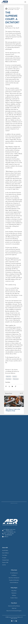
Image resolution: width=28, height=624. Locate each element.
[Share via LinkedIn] (12, 386)
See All (21, 393)
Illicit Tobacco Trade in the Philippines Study (13, 409)
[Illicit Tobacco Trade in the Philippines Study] (14, 401)
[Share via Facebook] (6, 386)
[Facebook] (12, 621)
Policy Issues (15, 379)
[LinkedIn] (16, 621)
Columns (14, 376)
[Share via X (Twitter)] (9, 386)
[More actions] (22, 9)
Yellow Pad (8, 376)
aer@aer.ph (6, 536)
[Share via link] (15, 386)
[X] (14, 621)
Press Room (8, 379)
